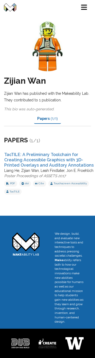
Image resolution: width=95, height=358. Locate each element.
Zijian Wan (30, 170)
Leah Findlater (52, 170)
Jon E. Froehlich (79, 170)
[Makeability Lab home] (10, 7)
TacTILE (15, 191)
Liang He (11, 170)
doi (27, 183)
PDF (12, 183)
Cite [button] (41, 183)
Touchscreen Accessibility (70, 183)
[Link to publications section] (46, 140)
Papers (47, 118)
